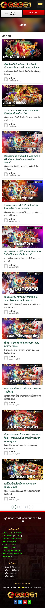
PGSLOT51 (6, 547)
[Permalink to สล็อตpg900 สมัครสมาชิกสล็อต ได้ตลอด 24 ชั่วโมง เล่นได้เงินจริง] (22, 282)
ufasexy (5, 538)
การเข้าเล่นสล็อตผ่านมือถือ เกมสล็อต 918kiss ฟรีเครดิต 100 (21, 111)
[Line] (29, 602)
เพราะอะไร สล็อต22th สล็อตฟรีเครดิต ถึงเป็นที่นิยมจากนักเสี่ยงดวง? (22, 252)
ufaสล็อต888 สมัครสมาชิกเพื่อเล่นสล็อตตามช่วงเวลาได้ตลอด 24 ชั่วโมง (21, 66)
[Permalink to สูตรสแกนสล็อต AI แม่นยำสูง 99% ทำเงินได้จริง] (22, 374)
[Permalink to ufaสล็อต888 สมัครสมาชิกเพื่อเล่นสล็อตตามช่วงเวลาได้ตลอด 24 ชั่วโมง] (22, 50)
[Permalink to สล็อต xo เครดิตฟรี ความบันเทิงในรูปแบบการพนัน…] (22, 328)
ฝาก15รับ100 (7, 541)
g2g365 (17, 535)
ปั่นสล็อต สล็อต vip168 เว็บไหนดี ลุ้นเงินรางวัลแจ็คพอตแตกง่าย (21, 207)
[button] (40, 4)
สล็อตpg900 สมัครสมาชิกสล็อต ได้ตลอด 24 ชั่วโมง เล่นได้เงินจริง (21, 298)
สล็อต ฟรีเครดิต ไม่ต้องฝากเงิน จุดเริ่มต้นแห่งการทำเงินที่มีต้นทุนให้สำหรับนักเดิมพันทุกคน (22, 438)
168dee (14, 547)
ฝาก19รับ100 (16, 538)
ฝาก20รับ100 (15, 550)
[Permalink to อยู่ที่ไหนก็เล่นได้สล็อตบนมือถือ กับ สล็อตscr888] (22, 469)
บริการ (22, 25)
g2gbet (5, 532)
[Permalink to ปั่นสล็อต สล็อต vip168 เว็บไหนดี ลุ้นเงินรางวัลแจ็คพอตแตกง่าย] (22, 190)
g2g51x (13, 544)
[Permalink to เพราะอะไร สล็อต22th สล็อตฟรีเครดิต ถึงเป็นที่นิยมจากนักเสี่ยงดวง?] (22, 236)
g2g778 (5, 550)
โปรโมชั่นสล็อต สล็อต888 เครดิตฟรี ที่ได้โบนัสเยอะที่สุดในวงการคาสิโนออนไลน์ (22, 159)
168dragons (7, 535)
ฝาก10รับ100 (15, 532)
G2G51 (22, 587)
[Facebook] (15, 602)
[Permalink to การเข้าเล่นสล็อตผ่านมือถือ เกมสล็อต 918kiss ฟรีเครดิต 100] (22, 95)
